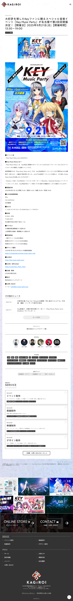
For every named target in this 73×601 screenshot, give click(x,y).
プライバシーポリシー (28, 593)
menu (70, 4)
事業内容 (42, 557)
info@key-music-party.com (19, 286)
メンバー (7, 561)
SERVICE (5, 536)
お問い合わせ (8, 564)
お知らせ (42, 553)
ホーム (59, 462)
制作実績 (7, 557)
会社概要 (42, 561)
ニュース (66, 462)
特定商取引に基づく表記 (44, 593)
